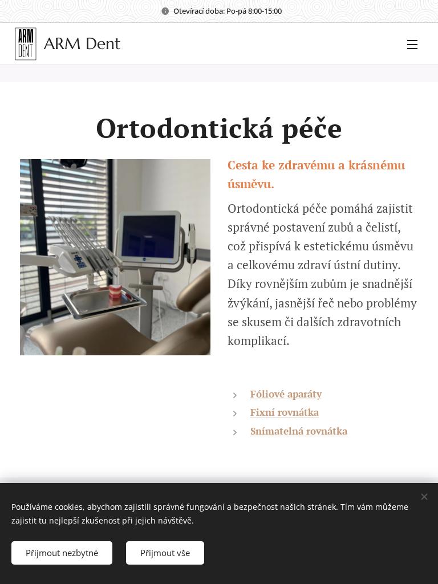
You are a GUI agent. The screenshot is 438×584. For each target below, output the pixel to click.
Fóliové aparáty (286, 393)
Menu (412, 44)
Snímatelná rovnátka (298, 430)
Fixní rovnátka (284, 412)
